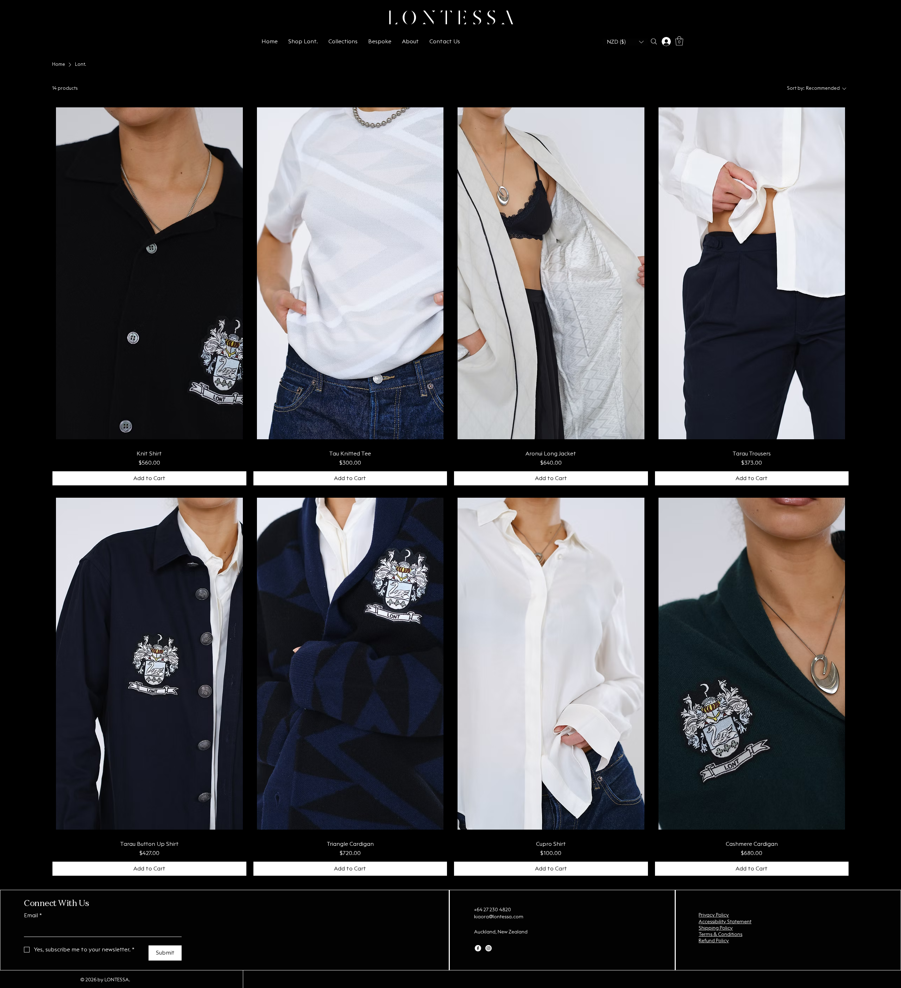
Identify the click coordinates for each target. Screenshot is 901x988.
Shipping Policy (716, 928)
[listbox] (625, 42)
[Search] (653, 41)
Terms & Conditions (720, 934)
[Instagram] (488, 948)
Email (33, 915)
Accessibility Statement (725, 921)
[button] (625, 42)
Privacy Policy (714, 915)
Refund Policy (714, 940)
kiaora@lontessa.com (498, 916)
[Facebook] (478, 948)
